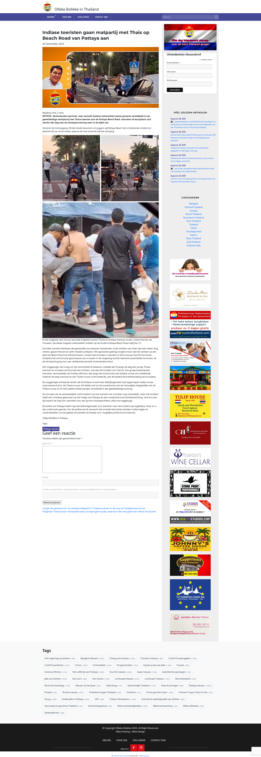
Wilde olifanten (193, 705)
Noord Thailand (194, 214)
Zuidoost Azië (194, 245)
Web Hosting (123, 731)
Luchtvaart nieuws (157, 678)
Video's (193, 234)
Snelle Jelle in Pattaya (75, 699)
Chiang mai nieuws (121, 658)
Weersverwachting (165, 705)
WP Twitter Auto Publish (120, 756)
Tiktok (194, 228)
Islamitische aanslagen (176, 671)
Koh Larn (79, 678)
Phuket (50, 692)
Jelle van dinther (55, 678)
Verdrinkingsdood (99, 705)
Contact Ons (101, 16)
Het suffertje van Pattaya (87, 671)
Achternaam (172, 80)
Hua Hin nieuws (120, 671)
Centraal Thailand (194, 207)
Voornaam (171, 72)
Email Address (174, 62)
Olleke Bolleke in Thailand (77, 9)
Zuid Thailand (194, 241)
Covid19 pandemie (56, 665)
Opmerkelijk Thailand (141, 685)
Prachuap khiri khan (159, 692)
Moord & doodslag (56, 685)
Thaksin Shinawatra (122, 699)
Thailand (193, 224)
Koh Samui (100, 678)
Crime (81, 665)
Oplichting (114, 685)
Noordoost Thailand (193, 217)
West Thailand (193, 238)
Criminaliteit (102, 665)
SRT (99, 699)
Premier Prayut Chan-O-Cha (195, 692)
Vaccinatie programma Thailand (63, 705)
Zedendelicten (54, 712)
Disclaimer (83, 16)
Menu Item (133, 747)
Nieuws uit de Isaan (87, 685)
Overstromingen (172, 685)
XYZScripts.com (144, 756)
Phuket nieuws (72, 692)
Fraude (183, 665)
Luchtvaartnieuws (127, 678)
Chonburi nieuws (151, 658)
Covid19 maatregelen (182, 658)
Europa (193, 210)
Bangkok (193, 203)
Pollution (133, 692)
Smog (50, 699)
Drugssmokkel (127, 665)
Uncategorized (193, 231)
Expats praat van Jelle (157, 665)
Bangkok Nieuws (92, 658)
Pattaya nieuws (51, 428)
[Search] (217, 17)
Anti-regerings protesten (59, 658)
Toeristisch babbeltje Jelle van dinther (162, 699)
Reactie (47, 444)
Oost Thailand (194, 220)
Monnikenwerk (185, 678)
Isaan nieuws (146, 671)
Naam (45, 477)
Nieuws (51, 16)
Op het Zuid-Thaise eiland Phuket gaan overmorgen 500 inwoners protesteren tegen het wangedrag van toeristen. (193, 138)
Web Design (138, 731)
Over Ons (67, 16)
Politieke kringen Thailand (105, 692)
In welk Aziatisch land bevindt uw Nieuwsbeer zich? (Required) (79, 489)
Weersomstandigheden (132, 705)
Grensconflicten (55, 671)
